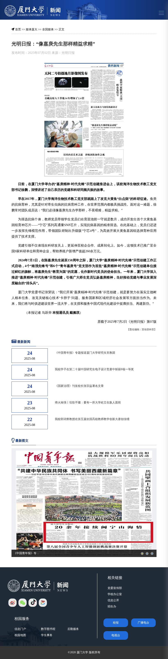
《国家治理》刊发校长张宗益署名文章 (79, 385)
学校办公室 (115, 594)
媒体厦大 (31, 29)
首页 (18, 29)
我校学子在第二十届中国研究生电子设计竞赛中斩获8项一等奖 (94, 369)
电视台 (115, 635)
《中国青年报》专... (26, 553)
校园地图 (20, 635)
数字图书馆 (48, 629)
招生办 (112, 606)
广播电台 (143, 622)
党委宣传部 (115, 588)
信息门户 (20, 629)
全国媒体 (48, 29)
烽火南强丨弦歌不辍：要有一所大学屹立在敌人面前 (88, 402)
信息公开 (113, 600)
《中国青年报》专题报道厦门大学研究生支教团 (85, 352)
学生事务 (46, 635)
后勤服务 (73, 629)
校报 (116, 622)
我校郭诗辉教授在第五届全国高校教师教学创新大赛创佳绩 (92, 419)
